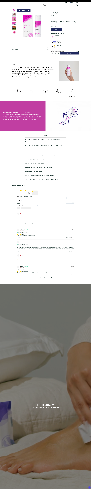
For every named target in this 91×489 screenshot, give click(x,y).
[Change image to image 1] (14, 10)
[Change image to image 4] (14, 23)
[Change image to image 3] (14, 19)
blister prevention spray (55, 13)
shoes (19, 207)
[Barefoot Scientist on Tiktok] (67, 2)
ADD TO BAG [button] (69, 53)
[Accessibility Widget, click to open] (89, 487)
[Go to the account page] (76, 5)
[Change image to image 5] (14, 28)
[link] (53, 36)
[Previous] (36, 1)
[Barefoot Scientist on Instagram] (65, 2)
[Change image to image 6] (14, 32)
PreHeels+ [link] (57, 35)
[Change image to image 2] (14, 15)
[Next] (55, 1)
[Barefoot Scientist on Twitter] (68, 2)
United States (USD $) (74, 2)
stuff (22, 207)
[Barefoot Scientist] (45, 5)
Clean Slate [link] (58, 41)
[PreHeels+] (69, 71)
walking (29, 207)
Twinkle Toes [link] (59, 45)
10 (51, 277)
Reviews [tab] (19, 200)
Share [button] (19, 225)
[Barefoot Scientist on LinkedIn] (66, 2)
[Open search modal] (74, 5)
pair (25, 207)
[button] (52, 53)
